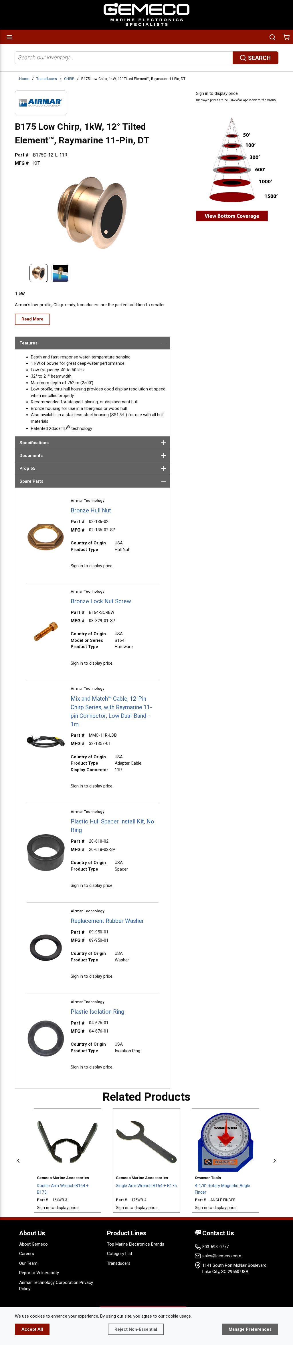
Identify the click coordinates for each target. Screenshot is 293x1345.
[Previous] (18, 1160)
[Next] (274, 1160)
